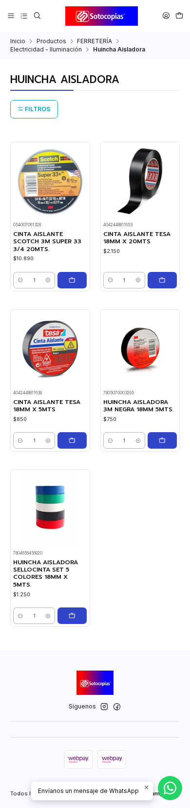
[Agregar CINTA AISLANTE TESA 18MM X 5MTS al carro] (72, 440)
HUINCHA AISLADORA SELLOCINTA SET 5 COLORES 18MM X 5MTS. (45, 573)
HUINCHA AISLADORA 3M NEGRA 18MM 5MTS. (138, 406)
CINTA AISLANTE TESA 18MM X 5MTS (46, 406)
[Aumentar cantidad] (48, 280)
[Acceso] (166, 15)
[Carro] (179, 15)
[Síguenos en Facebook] (117, 707)
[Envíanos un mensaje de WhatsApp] (170, 788)
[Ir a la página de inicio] (101, 16)
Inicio (17, 41)
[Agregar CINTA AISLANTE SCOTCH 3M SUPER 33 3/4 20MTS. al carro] (72, 280)
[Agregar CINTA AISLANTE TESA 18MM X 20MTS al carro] (162, 280)
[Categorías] (24, 15)
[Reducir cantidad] (20, 280)
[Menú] (11, 15)
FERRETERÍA (94, 41)
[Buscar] (37, 15)
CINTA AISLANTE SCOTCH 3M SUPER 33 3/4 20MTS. (47, 241)
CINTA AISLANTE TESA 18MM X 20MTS (137, 238)
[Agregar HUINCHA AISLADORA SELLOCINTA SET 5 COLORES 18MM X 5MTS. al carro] (72, 615)
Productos (51, 41)
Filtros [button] (37, 109)
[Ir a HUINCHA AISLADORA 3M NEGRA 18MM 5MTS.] (140, 349)
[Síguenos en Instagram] (104, 707)
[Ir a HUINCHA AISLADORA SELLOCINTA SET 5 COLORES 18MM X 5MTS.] (50, 509)
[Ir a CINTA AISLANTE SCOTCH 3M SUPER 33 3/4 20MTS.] (50, 181)
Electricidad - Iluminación (46, 49)
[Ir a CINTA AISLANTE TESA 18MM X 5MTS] (50, 349)
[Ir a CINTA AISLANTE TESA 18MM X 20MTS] (140, 181)
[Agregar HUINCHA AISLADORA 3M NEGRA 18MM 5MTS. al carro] (162, 440)
